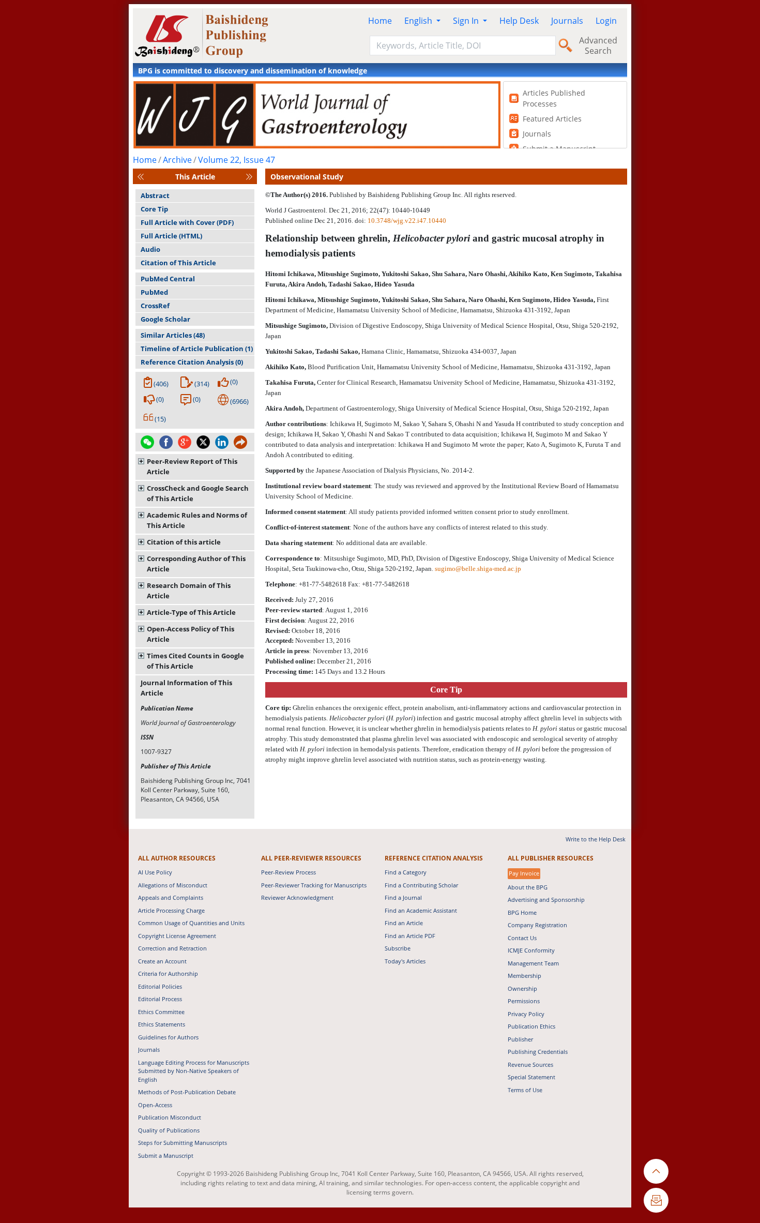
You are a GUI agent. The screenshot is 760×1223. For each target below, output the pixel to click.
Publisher (520, 1039)
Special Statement (531, 1077)
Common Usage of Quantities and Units (191, 923)
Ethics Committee (161, 1012)
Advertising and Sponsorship (546, 899)
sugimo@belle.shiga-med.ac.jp (478, 568)
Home (380, 20)
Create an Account (162, 961)
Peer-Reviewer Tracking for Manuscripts (314, 885)
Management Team (533, 963)
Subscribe (398, 948)
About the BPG (528, 887)
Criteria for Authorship (168, 973)
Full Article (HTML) (171, 235)
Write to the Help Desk (596, 839)
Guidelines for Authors (168, 1037)
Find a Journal (403, 897)
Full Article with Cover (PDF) (187, 222)
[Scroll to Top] (656, 1171)
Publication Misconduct (169, 1117)
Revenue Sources (530, 1064)
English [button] (419, 20)
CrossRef (155, 305)
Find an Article (404, 923)
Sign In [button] (467, 20)
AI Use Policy (155, 872)
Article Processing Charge (171, 910)
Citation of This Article (178, 262)
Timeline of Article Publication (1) (197, 348)
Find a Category (406, 872)
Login (606, 20)
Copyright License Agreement (177, 936)
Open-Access (155, 1105)
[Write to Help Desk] (656, 1200)
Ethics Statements (161, 1024)
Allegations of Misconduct (172, 885)
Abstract (155, 195)
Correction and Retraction (172, 948)
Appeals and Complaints (170, 897)
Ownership (522, 988)
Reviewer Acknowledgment (297, 897)
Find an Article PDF (410, 936)
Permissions (524, 1001)
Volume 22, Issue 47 (236, 159)
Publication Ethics (531, 1026)
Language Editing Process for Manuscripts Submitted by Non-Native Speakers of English (193, 1071)
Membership (524, 975)
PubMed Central (168, 278)
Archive (177, 159)
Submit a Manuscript (165, 1155)
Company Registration (537, 925)
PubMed (154, 292)
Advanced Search (598, 45)
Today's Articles (405, 961)
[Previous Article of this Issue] (140, 177)
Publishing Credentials (538, 1051)
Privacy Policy (526, 1014)
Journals (567, 20)
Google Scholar (165, 319)
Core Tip (154, 209)
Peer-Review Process (288, 872)
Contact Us (522, 938)
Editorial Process (160, 999)
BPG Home (522, 912)
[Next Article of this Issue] (249, 177)
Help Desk (519, 20)
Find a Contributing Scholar (421, 885)
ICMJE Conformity (531, 950)
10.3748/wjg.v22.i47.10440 (407, 220)
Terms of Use (525, 1090)
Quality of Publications (169, 1130)
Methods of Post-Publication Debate (187, 1092)
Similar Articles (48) (173, 335)
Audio (150, 249)
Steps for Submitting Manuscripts (182, 1142)
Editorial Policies (160, 986)
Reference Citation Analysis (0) (192, 362)
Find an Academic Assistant (421, 910)
